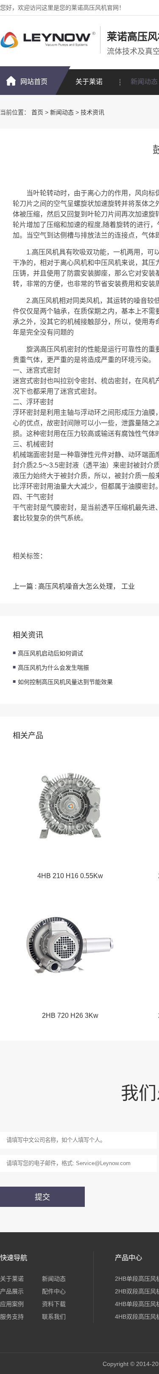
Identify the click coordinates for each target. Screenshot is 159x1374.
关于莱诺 (89, 81)
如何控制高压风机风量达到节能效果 (65, 682)
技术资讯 (92, 112)
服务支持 (12, 1316)
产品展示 (12, 1291)
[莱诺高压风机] (48, 40)
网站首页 (33, 81)
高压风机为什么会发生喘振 (53, 667)
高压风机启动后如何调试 (50, 653)
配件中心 (54, 1291)
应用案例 (12, 1304)
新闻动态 (62, 112)
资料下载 (54, 1304)
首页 (37, 112)
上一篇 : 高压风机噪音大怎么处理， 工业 (74, 586)
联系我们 (54, 1316)
